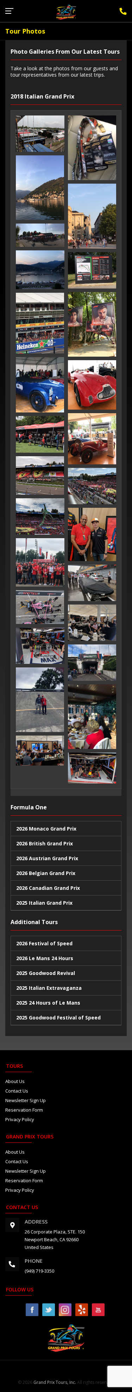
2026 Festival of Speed (44, 943)
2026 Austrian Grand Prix (47, 858)
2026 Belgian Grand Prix (45, 873)
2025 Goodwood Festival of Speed (58, 1017)
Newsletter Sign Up (25, 1100)
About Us (15, 1081)
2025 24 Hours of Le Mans (48, 1002)
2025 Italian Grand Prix (44, 902)
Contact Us (16, 1091)
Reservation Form (24, 1110)
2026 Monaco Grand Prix (46, 828)
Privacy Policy (19, 1119)
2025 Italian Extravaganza (49, 987)
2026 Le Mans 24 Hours (44, 958)
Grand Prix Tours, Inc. (54, 1382)
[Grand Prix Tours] (66, 12)
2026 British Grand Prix (44, 843)
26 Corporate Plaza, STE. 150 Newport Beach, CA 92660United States (55, 1239)
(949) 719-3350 (39, 1271)
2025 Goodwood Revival (45, 973)
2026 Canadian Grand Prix (48, 888)
